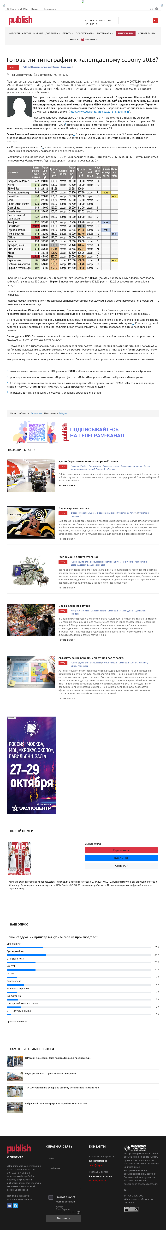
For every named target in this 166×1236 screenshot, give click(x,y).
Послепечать (95, 466)
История (75, 466)
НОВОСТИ (14, 33)
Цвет (103, 565)
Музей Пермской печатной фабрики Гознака (88, 461)
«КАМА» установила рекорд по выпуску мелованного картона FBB (62, 1087)
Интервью (76, 611)
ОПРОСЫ (73, 39)
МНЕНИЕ (38, 33)
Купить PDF (121, 858)
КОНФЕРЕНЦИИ (146, 33)
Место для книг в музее (74, 606)
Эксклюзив (66, 67)
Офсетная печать (111, 466)
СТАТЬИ (26, 33)
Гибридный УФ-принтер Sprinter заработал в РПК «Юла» (56, 1103)
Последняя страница (41, 67)
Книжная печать (98, 611)
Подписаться (121, 850)
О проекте (15, 1157)
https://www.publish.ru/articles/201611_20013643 (99, 111)
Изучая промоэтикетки (74, 508)
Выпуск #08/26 (93, 844)
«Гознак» (111, 469)
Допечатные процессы (90, 562)
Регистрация (50, 9)
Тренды (74, 614)
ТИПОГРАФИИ (126, 33)
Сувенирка (140, 611)
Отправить (63, 1218)
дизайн (74, 513)
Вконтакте (36, 413)
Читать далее (66, 485)
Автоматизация (109, 663)
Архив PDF (121, 865)
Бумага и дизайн (96, 513)
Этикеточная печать (127, 513)
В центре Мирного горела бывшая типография (51, 1073)
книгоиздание (126, 611)
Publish (26, 67)
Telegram (63, 413)
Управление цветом (111, 562)
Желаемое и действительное (79, 557)
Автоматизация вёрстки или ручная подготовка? (91, 658)
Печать (56, 67)
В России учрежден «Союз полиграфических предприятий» (58, 1058)
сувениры (137, 466)
